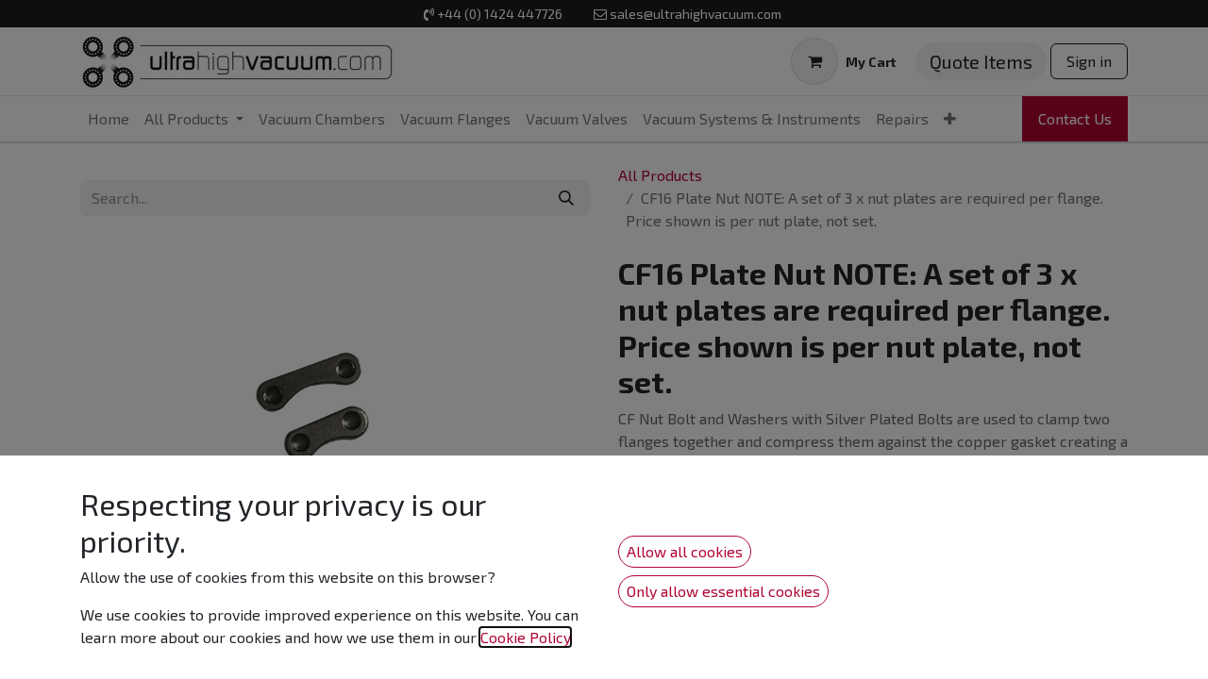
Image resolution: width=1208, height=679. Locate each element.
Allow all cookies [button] (685, 551)
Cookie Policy (525, 637)
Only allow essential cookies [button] (723, 591)
